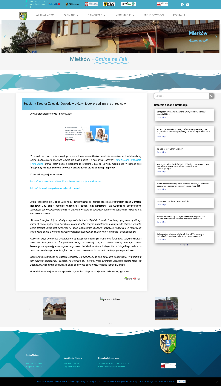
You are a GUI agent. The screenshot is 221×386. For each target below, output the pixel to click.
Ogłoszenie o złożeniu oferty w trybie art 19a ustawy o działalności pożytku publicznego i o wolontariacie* (180, 235)
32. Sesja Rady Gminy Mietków (170, 149)
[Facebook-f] (182, 4)
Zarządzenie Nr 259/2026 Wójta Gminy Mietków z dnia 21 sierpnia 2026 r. (181, 113)
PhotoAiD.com (121, 160)
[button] (5, 37)
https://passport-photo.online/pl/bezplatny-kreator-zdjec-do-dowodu (65, 181)
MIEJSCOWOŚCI (154, 15)
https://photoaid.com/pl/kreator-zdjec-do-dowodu (55, 188)
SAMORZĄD (95, 15)
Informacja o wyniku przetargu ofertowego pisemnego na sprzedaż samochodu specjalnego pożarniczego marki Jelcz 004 (183, 131)
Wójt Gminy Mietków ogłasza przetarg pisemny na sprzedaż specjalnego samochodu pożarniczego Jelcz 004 (183, 185)
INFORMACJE (123, 15)
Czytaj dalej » (161, 117)
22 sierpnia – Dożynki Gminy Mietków (173, 201)
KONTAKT (179, 15)
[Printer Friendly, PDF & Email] (132, 278)
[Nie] (217, 381)
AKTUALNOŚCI (45, 15)
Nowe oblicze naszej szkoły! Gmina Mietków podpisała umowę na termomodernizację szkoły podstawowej (181, 217)
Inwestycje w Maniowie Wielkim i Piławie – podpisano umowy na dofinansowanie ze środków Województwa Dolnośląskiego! (183, 166)
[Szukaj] (211, 96)
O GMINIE (70, 15)
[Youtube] (187, 4)
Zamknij (181, 381)
